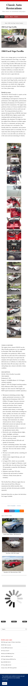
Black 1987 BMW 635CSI (6, 662)
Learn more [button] (5, 679)
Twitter (17, 510)
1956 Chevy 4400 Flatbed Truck (7, 656)
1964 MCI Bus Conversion (6, 644)
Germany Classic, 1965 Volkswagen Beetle (9, 667)
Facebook (12, 510)
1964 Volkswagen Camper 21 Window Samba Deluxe (11, 642)
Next (24, 621)
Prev (3, 621)
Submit (6, 16)
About (11, 16)
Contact (16, 16)
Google (7, 510)
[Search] (26, 630)
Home (2, 16)
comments (19, 505)
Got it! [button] (4, 683)
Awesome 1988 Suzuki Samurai (7, 647)
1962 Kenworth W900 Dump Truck (7, 653)
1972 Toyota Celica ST (5, 650)
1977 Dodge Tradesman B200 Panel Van (8, 659)
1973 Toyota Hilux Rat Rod (6, 664)
